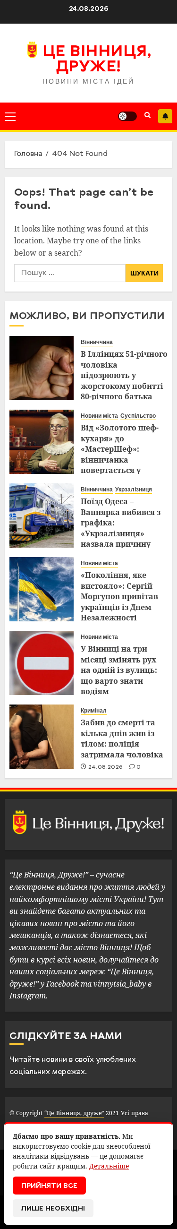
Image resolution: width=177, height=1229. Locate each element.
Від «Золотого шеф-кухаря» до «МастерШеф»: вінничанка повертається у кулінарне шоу (120, 454)
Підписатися (165, 116)
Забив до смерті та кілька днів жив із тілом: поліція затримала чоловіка (122, 738)
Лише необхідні (53, 1208)
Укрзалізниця (133, 489)
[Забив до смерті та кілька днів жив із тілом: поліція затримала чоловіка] (41, 737)
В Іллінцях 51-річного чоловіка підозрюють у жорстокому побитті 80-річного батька (124, 375)
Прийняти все (49, 1186)
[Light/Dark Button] (127, 116)
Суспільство (138, 416)
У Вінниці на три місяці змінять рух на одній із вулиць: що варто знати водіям (119, 670)
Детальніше (109, 1165)
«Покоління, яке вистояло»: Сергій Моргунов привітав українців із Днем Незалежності (119, 596)
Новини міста (99, 416)
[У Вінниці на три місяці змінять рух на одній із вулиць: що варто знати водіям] (41, 663)
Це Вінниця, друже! (97, 60)
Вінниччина (97, 342)
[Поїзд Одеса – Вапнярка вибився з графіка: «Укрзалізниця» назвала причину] (41, 515)
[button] (10, 116)
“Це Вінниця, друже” (73, 1113)
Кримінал (94, 710)
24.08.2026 (105, 767)
